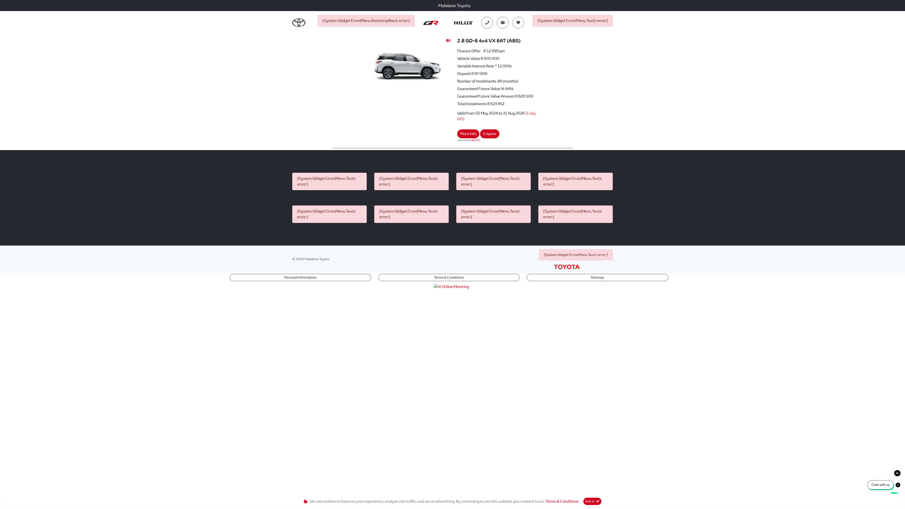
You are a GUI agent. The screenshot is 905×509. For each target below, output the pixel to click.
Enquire (489, 133)
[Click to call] (487, 23)
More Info (468, 133)
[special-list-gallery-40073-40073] (407, 62)
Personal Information (300, 277)
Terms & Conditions (449, 277)
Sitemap (597, 277)
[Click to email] (503, 23)
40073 (475, 140)
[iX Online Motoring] (452, 286)
